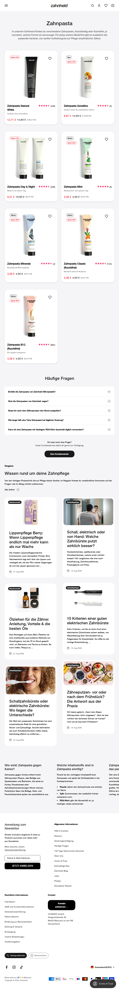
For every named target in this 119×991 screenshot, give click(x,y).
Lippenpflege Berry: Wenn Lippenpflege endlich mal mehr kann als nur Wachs (28, 540)
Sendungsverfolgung (63, 841)
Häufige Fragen (61, 846)
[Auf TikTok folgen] (21, 967)
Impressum (10, 901)
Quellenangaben (12, 941)
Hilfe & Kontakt (61, 831)
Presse (57, 881)
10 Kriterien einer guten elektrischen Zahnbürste (88, 620)
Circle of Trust (60, 861)
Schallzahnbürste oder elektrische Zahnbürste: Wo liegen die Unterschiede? (29, 708)
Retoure (58, 836)
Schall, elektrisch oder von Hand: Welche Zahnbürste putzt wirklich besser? (86, 539)
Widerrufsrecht (12, 916)
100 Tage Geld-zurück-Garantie (69, 851)
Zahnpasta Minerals (19, 263)
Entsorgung (10, 931)
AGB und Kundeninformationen (19, 906)
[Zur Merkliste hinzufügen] (50, 58)
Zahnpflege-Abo (62, 866)
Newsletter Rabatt (63, 886)
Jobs (56, 876)
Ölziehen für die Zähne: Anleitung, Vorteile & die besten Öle (29, 624)
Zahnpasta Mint (73, 186)
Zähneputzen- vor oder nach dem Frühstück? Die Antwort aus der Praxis (86, 699)
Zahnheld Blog (61, 871)
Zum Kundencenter (59, 454)
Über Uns (58, 856)
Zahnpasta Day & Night (21, 186)
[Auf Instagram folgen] (14, 967)
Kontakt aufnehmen (61, 905)
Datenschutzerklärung (15, 850)
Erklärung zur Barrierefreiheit (18, 921)
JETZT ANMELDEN (22, 866)
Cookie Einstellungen (14, 936)
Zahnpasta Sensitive (76, 105)
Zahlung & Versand (13, 926)
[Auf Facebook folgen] (7, 967)
